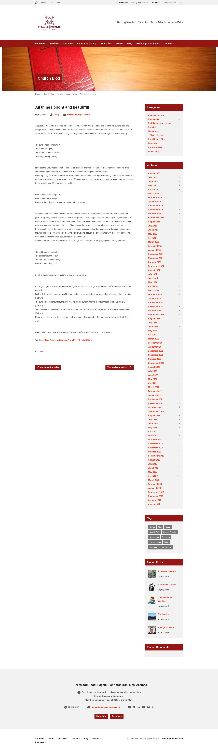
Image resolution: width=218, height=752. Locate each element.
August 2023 (154, 318)
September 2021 (156, 411)
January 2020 (154, 488)
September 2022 (156, 363)
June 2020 (153, 468)
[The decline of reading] (152, 602)
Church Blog (49, 78)
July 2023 (152, 322)
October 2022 (154, 359)
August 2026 (154, 173)
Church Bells (154, 532)
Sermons (68, 43)
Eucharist (166, 537)
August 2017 (154, 504)
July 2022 (152, 371)
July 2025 (152, 226)
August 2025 (154, 222)
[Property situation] (152, 576)
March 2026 (153, 193)
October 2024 (154, 262)
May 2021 (152, 427)
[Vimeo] (139, 707)
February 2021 (155, 439)
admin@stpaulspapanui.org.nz (106, 707)
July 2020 (152, 464)
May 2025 (152, 234)
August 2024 (154, 270)
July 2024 (152, 274)
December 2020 (155, 444)
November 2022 (155, 355)
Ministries (106, 43)
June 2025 (153, 230)
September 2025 (156, 218)
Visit (51, 2)
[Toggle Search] (36, 3)
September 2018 (156, 492)
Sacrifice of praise (167, 584)
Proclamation (155, 542)
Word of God (166, 547)
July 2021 (152, 419)
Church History (156, 135)
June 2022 (153, 375)
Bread (167, 527)
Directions (117, 716)
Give (58, 2)
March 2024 (153, 290)
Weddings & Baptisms (148, 43)
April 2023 (153, 335)
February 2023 (155, 343)
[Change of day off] (152, 632)
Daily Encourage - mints (67, 94)
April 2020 (153, 476)
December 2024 (155, 254)
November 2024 (155, 258)
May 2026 (152, 185)
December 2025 (155, 205)
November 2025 (155, 209)
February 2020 (155, 484)
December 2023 (155, 302)
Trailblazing (163, 614)
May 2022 (152, 379)
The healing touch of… (118, 367)
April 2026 (153, 189)
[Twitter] (134, 707)
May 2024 (152, 282)
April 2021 (153, 431)
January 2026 (154, 201)
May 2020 (152, 472)
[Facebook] (129, 707)
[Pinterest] (153, 707)
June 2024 (153, 278)
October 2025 (154, 213)
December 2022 (155, 351)
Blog (129, 43)
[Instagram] (148, 707)
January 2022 (154, 395)
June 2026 (153, 181)
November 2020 (155, 448)
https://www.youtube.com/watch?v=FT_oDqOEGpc (68, 340)
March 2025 (153, 242)
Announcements (156, 115)
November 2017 (155, 496)
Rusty (56, 114)
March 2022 (153, 387)
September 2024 (156, 266)
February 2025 (155, 246)
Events (119, 43)
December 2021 (155, 399)
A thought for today (49, 367)
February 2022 (155, 391)
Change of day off (166, 627)
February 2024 (155, 294)
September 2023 (156, 314)
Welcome (40, 43)
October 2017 (154, 500)
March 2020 (153, 480)
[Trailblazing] (152, 619)
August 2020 (154, 460)
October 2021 (154, 407)
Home (43, 2)
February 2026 (155, 197)
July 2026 (152, 177)
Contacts (169, 43)
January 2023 (154, 347)
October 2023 (154, 310)
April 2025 (153, 238)
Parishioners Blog (156, 139)
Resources (153, 143)
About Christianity (87, 43)
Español (152, 127)
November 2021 (155, 403)
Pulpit (166, 542)
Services (54, 43)
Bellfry (152, 527)
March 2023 (153, 339)
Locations (75, 738)
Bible (160, 527)
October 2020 (154, 452)
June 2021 (153, 423)
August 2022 (154, 367)
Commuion (154, 537)
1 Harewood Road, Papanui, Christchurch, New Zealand (109, 685)
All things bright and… (88, 94)
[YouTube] (143, 707)
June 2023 (153, 326)
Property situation (167, 571)
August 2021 (154, 415)
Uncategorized (155, 147)
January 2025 (154, 250)
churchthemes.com (173, 738)
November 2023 (155, 306)
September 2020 (156, 456)
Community (153, 119)
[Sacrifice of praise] (152, 589)
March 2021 (153, 435)
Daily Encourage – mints (159, 123)
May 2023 (152, 331)
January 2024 (154, 298)
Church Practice (170, 532)
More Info (101, 716)
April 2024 (153, 286)
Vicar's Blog (153, 151)
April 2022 (153, 383)
